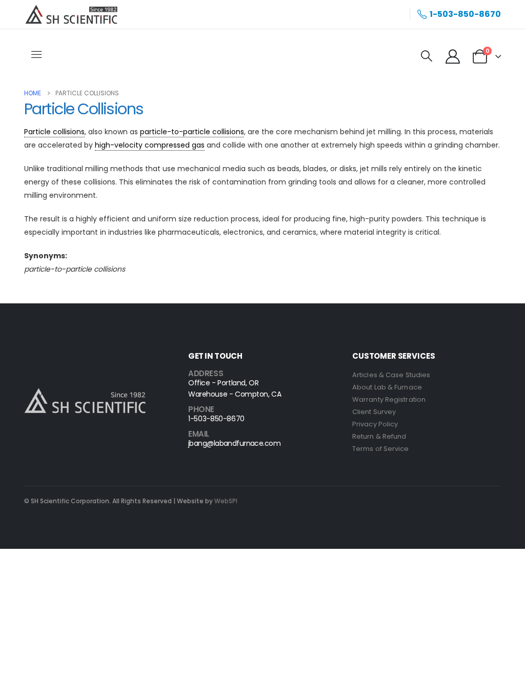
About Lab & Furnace (387, 387)
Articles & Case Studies (391, 375)
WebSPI (225, 501)
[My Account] (452, 56)
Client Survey (374, 412)
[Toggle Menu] (37, 54)
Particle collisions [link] (54, 132)
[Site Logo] (71, 14)
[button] (426, 56)
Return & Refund (379, 436)
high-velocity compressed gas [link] (150, 145)
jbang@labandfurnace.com (234, 443)
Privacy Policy (375, 424)
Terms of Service (380, 449)
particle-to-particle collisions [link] (192, 132)
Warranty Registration (389, 399)
